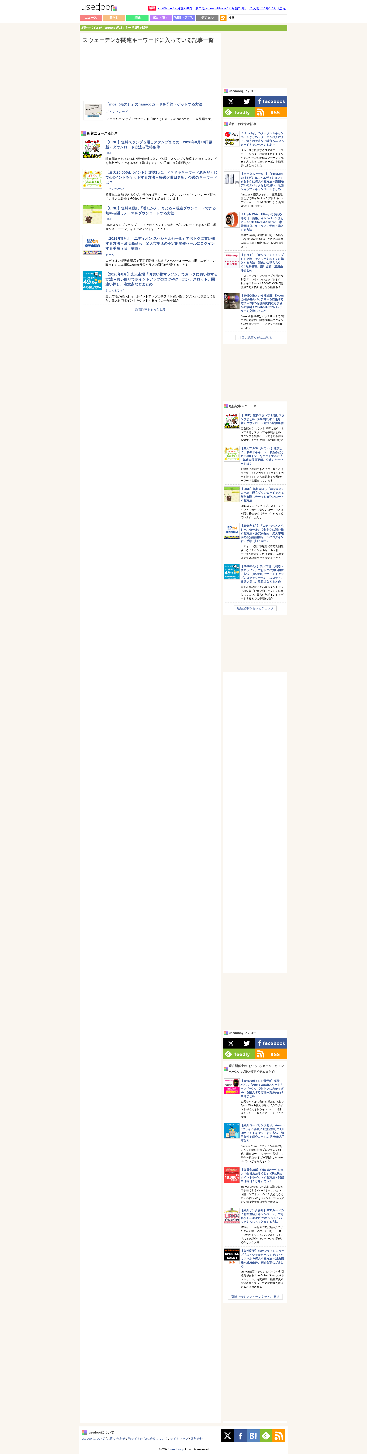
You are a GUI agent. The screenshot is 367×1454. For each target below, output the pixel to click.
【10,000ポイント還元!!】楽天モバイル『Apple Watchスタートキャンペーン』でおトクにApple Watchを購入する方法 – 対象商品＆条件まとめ (262, 1088)
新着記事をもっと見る (150, 309)
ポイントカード (117, 111)
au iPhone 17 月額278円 (175, 8)
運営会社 (197, 1438)
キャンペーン (115, 188)
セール (110, 254)
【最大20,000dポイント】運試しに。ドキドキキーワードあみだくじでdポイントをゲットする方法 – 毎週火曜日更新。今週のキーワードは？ (161, 177)
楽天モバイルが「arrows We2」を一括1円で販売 (114, 27)
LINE (109, 153)
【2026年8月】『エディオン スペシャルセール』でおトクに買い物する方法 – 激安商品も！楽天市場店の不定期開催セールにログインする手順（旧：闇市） (160, 243)
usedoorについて (93, 1438)
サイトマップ (179, 1438)
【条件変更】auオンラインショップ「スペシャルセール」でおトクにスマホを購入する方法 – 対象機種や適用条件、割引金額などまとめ (262, 1258)
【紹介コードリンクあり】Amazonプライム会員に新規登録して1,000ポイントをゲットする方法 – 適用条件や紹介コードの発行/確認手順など (262, 1133)
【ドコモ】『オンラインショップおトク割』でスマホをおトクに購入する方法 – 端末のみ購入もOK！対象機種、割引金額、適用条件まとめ (262, 262)
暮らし (114, 17)
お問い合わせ (116, 1438)
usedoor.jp (177, 1449)
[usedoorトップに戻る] (99, 7)
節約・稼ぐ (160, 17)
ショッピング (115, 290)
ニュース (91, 17)
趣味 (137, 17)
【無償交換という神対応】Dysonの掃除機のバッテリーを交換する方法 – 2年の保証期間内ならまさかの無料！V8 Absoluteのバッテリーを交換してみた (262, 303)
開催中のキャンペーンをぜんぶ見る (255, 1296)
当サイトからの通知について (148, 1438)
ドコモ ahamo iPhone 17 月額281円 (220, 8)
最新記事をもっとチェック (255, 608)
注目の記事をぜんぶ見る (255, 337)
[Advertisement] (150, 70)
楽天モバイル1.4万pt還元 (267, 8)
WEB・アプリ (184, 17)
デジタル (207, 17)
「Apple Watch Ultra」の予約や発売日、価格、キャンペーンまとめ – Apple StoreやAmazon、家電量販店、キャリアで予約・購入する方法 (262, 222)
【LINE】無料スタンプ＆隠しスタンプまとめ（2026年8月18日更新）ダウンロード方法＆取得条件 (262, 419)
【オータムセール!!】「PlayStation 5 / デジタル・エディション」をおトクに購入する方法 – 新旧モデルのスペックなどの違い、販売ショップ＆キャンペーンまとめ (262, 181)
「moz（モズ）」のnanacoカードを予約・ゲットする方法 (154, 104)
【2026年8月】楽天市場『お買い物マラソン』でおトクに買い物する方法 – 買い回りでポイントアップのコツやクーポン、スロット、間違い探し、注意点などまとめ (162, 279)
